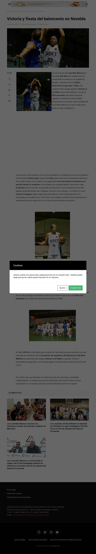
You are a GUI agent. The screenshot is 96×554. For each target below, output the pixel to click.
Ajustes (62, 288)
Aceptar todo (76, 288)
